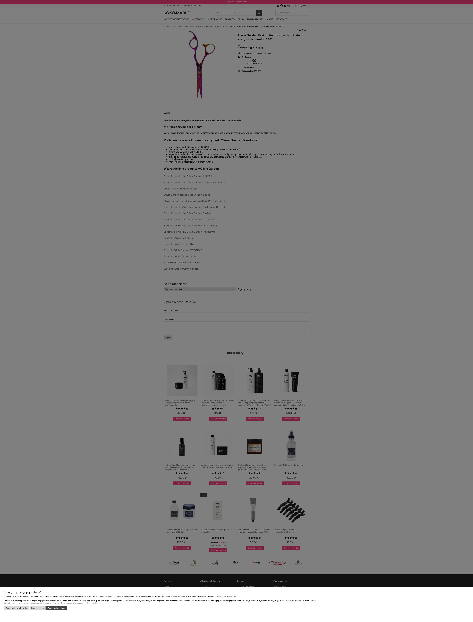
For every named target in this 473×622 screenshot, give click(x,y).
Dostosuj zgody (37, 608)
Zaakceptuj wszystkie (56, 608)
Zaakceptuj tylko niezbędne (17, 608)
